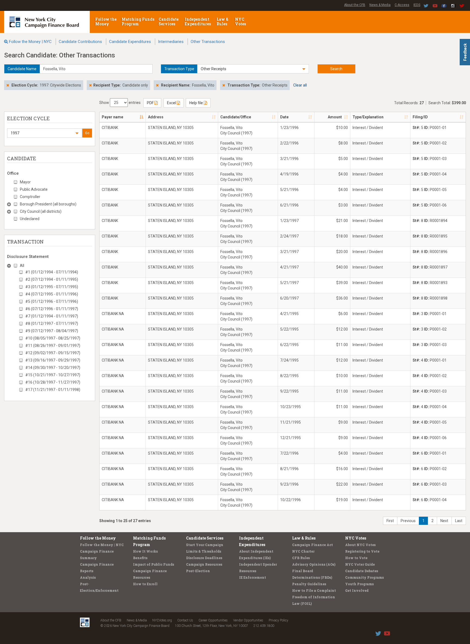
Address (155, 117)
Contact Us (185, 620)
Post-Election (198, 571)
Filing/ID (420, 117)
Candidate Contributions (80, 41)
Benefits (140, 558)
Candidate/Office (235, 117)
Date (284, 117)
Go (87, 133)
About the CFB (354, 5)
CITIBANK (110, 127)
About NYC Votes (360, 545)
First (390, 521)
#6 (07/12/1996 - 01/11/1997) (51, 309)
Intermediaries (171, 41)
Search (336, 69)
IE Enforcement (252, 577)
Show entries (120, 102)
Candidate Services (168, 21)
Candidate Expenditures (130, 41)
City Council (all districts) (40, 211)
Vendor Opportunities (248, 620)
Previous (408, 521)
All (22, 265)
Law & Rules (222, 21)
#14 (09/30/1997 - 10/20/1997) (52, 367)
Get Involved (357, 590)
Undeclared (29, 219)
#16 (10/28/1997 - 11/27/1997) (52, 382)
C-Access (402, 5)
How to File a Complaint (314, 590)
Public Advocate (34, 189)
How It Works (145, 551)
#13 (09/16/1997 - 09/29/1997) (52, 360)
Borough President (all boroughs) (48, 204)
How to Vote (356, 558)
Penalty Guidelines (309, 584)
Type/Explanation (368, 117)
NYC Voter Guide (360, 564)
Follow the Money (105, 21)
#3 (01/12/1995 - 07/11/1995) (51, 287)
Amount (335, 117)
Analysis (88, 577)
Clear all (300, 85)
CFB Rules (301, 558)
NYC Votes (241, 21)
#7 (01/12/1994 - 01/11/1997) (51, 316)
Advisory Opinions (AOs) (313, 564)
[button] (253, 68)
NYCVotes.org (162, 620)
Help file (196, 103)
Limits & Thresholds (203, 551)
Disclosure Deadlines (204, 558)
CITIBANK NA (113, 314)
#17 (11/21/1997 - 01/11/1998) (52, 389)
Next (444, 521)
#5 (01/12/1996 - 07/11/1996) (51, 301)
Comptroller (30, 197)
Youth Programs (359, 584)
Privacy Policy (278, 620)
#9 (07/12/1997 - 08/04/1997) (51, 331)
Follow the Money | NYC (30, 41)
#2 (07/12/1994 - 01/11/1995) (51, 279)
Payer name (112, 117)
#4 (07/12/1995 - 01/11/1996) (51, 294)
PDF (150, 103)
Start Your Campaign (204, 545)
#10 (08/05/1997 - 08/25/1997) (52, 338)
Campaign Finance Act (312, 545)
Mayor (25, 182)
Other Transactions (208, 41)
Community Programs (364, 577)
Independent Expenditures (198, 21)
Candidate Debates (361, 571)
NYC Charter (303, 551)
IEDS (416, 5)
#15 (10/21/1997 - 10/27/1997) (52, 375)
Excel (172, 103)
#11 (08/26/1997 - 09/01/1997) (52, 345)
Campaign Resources (204, 564)
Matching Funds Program (138, 21)
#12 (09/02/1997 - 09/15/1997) (52, 353)
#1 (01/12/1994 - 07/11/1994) (51, 272)
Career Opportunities (213, 620)
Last (458, 521)
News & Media (380, 5)
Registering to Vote (362, 551)
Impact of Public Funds (153, 564)
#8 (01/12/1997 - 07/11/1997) (51, 323)
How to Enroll (145, 584)
